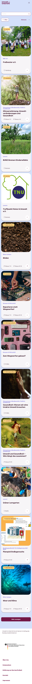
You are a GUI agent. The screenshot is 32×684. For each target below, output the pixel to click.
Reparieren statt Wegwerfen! (10, 308)
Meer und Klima (10, 600)
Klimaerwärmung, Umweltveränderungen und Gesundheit (14, 113)
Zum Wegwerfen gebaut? (14, 356)
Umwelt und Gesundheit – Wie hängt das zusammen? (14, 455)
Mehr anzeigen (16, 619)
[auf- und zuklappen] (27, 70)
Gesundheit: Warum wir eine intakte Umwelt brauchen (15, 406)
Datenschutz (7, 665)
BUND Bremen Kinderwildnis (15, 160)
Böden (6, 258)
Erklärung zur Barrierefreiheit (12, 670)
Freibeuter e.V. (9, 62)
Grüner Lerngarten (11, 503)
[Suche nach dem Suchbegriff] (29, 14)
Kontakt (5, 675)
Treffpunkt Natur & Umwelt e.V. (15, 210)
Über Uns (6, 660)
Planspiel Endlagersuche (13, 552)
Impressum (6, 680)
